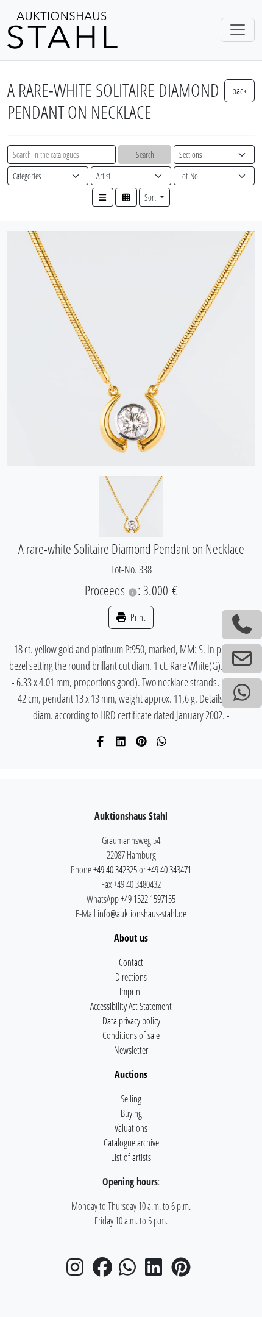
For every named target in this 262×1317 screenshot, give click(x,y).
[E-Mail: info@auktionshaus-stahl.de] (242, 658)
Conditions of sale (131, 1035)
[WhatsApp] (162, 741)
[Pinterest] (142, 741)
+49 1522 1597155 (148, 899)
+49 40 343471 (169, 869)
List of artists (131, 1157)
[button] (103, 197)
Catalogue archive (131, 1142)
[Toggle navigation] (238, 30)
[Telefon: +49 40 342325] (242, 624)
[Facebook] (101, 741)
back (239, 91)
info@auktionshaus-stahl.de (141, 913)
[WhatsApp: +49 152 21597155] (242, 693)
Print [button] (137, 617)
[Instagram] (78, 1270)
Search (145, 154)
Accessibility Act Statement (131, 1006)
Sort (151, 197)
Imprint (131, 991)
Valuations (131, 1128)
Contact (131, 962)
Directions (131, 977)
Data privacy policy (131, 1021)
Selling (131, 1099)
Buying (131, 1113)
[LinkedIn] (121, 741)
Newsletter (131, 1050)
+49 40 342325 (115, 869)
